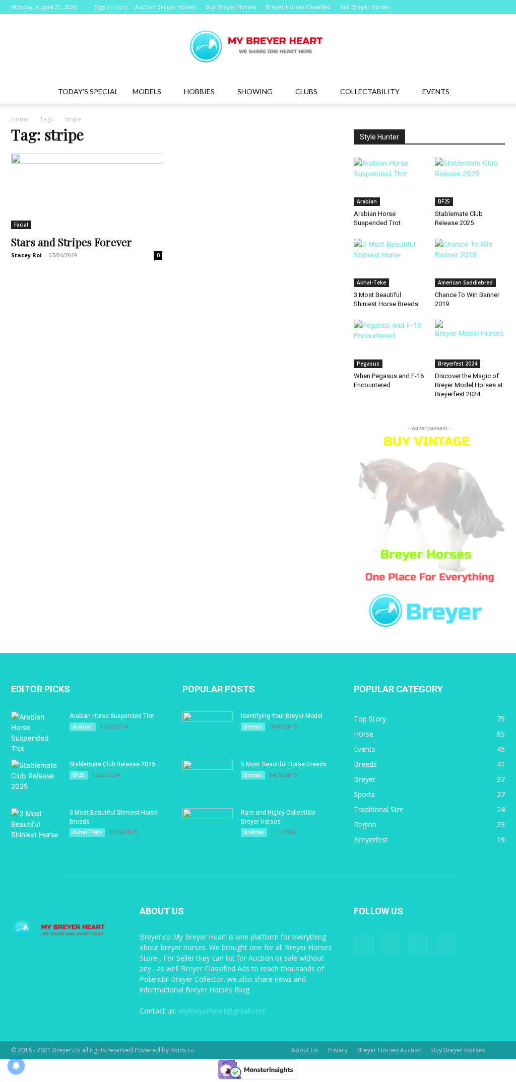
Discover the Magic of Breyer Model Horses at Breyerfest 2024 (469, 385)
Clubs (306, 91)
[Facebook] (447, 7)
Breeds (253, 726)
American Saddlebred (465, 282)
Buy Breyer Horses (231, 7)
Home (20, 119)
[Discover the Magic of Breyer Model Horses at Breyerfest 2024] (470, 344)
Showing (255, 91)
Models (147, 91)
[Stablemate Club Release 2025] (470, 182)
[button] (493, 92)
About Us (304, 1050)
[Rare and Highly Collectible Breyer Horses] (207, 825)
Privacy (338, 1050)
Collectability (370, 91)
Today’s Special (88, 91)
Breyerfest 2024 (457, 363)
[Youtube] (497, 7)
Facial (21, 224)
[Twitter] (480, 7)
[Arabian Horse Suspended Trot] (389, 182)
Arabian (367, 201)
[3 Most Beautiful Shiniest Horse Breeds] (389, 263)
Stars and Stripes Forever (71, 242)
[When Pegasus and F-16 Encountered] (389, 344)
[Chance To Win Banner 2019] (470, 263)
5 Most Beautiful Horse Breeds (284, 764)
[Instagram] (464, 7)
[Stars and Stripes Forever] (86, 191)
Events (435, 91)
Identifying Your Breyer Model (281, 715)
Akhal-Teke (371, 282)
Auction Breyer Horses (165, 7)
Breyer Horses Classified (298, 7)
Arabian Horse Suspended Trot (112, 715)
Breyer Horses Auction (389, 1050)
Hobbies (199, 91)
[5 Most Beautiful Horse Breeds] (207, 777)
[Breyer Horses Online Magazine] (258, 47)
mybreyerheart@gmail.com (222, 1011)
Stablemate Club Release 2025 (112, 764)
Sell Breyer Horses (365, 7)
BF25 (444, 201)
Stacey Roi (26, 255)
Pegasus (368, 363)
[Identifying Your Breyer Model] (207, 729)
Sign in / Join (110, 7)
